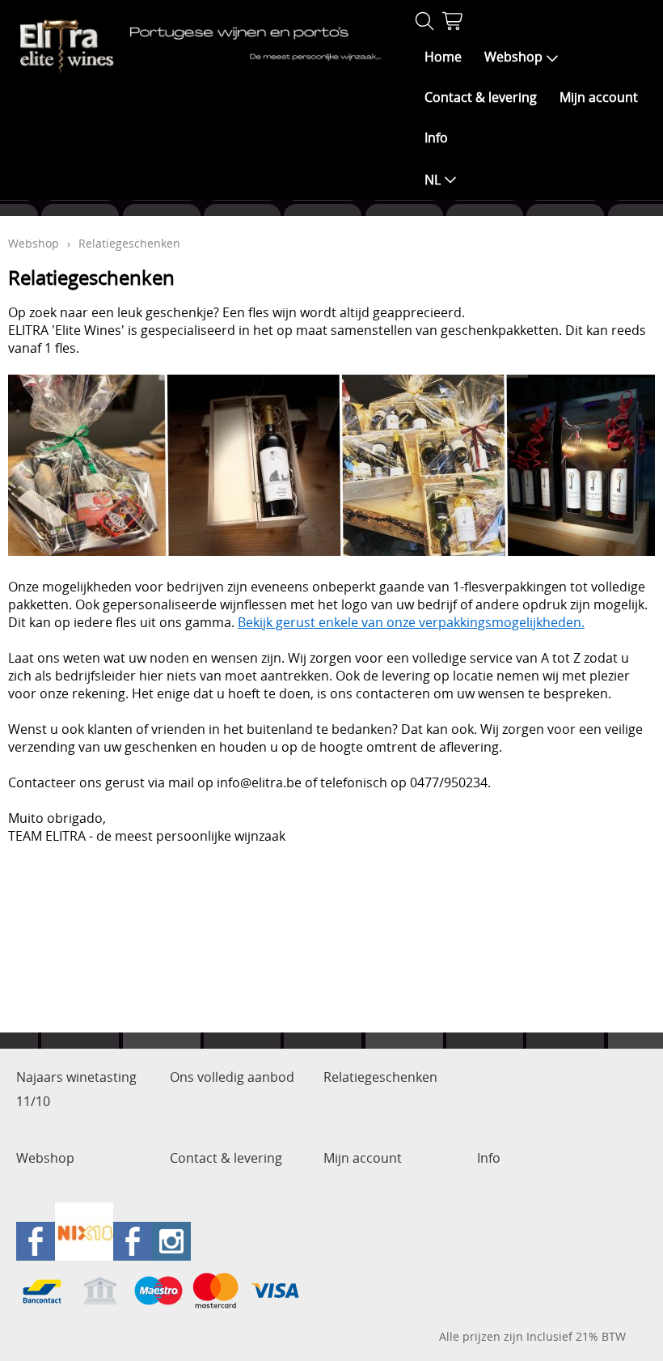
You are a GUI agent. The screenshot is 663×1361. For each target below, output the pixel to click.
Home (443, 57)
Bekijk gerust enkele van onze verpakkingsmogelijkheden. (411, 622)
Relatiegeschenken (380, 1077)
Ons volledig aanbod (232, 1077)
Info (436, 137)
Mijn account (599, 97)
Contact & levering (480, 97)
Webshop (513, 57)
